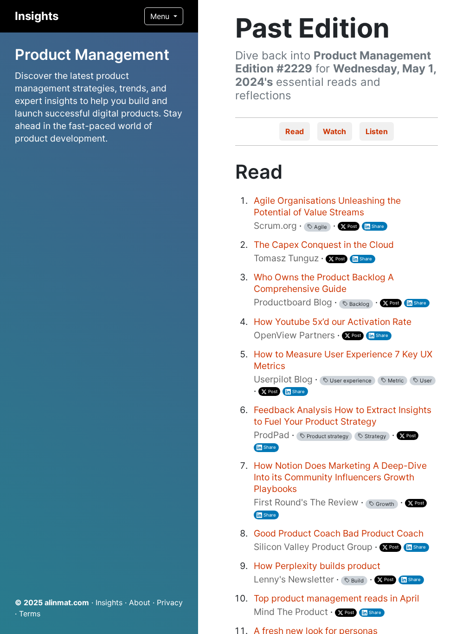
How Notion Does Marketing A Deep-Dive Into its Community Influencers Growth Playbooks (340, 477)
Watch (334, 131)
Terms (29, 613)
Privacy (170, 602)
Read (294, 131)
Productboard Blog (293, 302)
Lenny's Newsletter (294, 579)
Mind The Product (291, 611)
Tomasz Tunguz (286, 258)
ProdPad (271, 434)
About (139, 602)
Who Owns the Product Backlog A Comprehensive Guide (324, 283)
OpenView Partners (294, 335)
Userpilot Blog (283, 379)
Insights (36, 16)
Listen (377, 131)
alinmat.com (67, 602)
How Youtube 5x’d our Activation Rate (332, 321)
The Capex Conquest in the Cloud (324, 244)
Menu (161, 16)
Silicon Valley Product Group (313, 546)
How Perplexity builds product (317, 565)
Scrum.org (275, 225)
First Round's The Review (306, 502)
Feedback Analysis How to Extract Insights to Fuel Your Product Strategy (342, 415)
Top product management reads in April (336, 598)
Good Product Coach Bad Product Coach (340, 533)
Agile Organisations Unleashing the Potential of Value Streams (327, 206)
